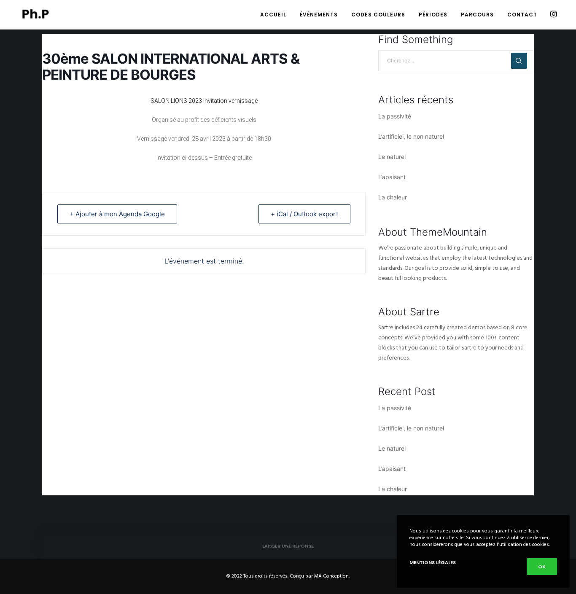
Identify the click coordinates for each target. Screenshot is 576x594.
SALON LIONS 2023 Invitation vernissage (204, 100)
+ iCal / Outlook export (304, 214)
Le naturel (392, 156)
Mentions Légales (432, 562)
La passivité (394, 116)
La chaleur (392, 197)
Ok (542, 566)
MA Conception (331, 576)
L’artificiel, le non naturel (411, 136)
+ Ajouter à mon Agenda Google (117, 214)
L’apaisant (392, 176)
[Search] (519, 61)
